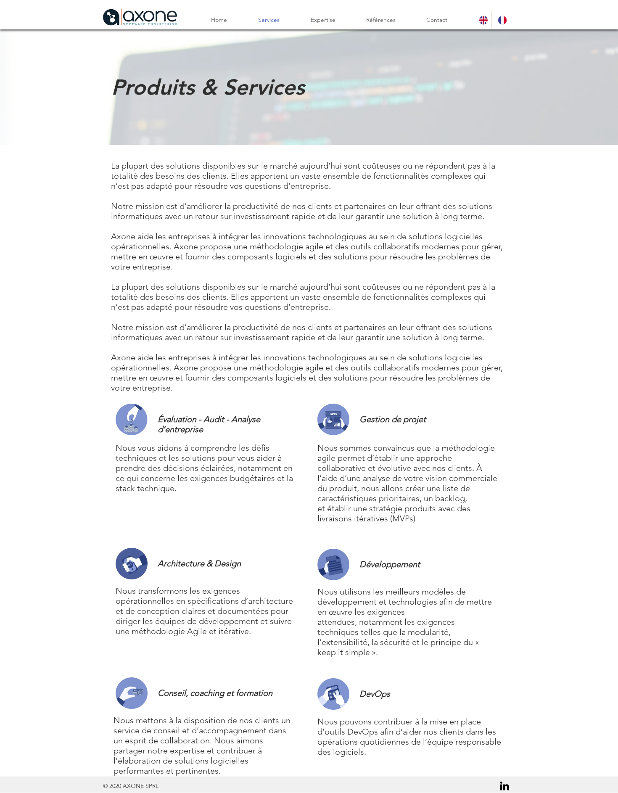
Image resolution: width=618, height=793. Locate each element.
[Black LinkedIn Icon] (504, 786)
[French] (500, 20)
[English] (482, 20)
